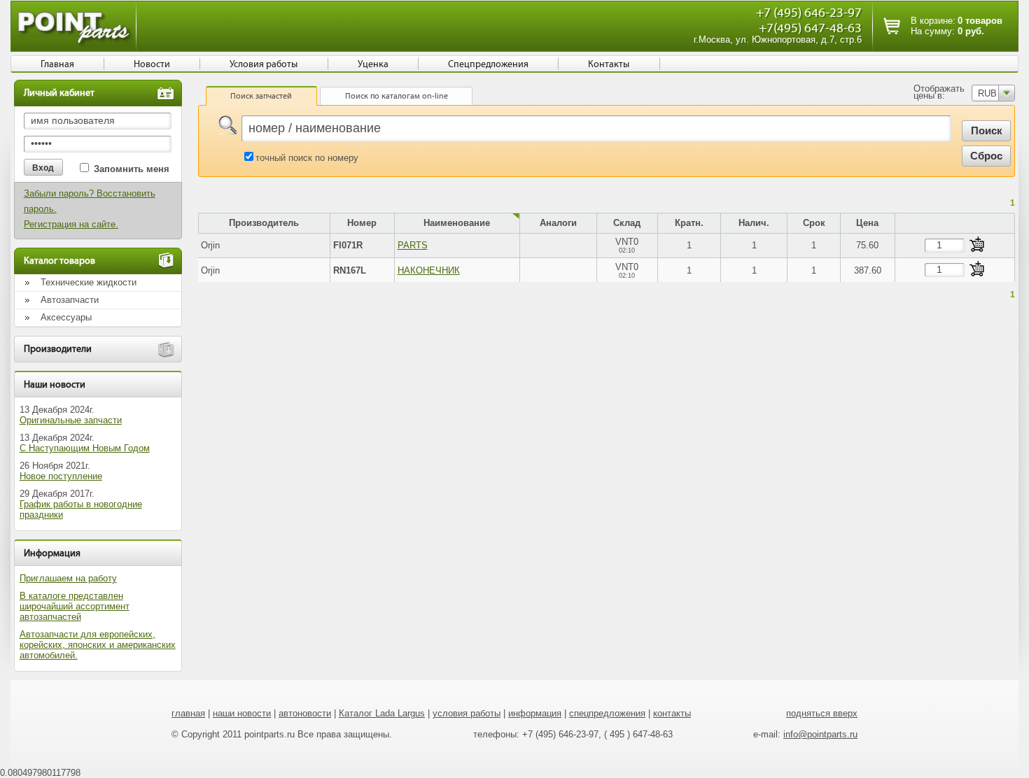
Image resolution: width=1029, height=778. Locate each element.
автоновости (305, 713)
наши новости (242, 713)
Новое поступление (61, 476)
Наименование (457, 223)
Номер (362, 223)
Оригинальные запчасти (71, 420)
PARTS (413, 245)
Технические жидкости (88, 282)
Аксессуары (66, 317)
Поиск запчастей (261, 96)
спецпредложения (607, 713)
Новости (152, 64)
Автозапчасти (70, 300)
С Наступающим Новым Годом (85, 448)
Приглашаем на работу (68, 578)
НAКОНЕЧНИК (429, 270)
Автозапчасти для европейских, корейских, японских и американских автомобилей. (98, 644)
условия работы (466, 713)
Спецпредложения (488, 64)
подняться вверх (822, 713)
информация (534, 713)
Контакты (608, 64)
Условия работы (264, 64)
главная (188, 713)
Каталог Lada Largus (382, 713)
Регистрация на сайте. (71, 224)
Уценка (373, 64)
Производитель (264, 223)
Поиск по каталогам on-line (396, 96)
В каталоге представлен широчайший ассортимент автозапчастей (75, 606)
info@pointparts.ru (820, 734)
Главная (57, 64)
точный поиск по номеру (306, 158)
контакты (672, 713)
